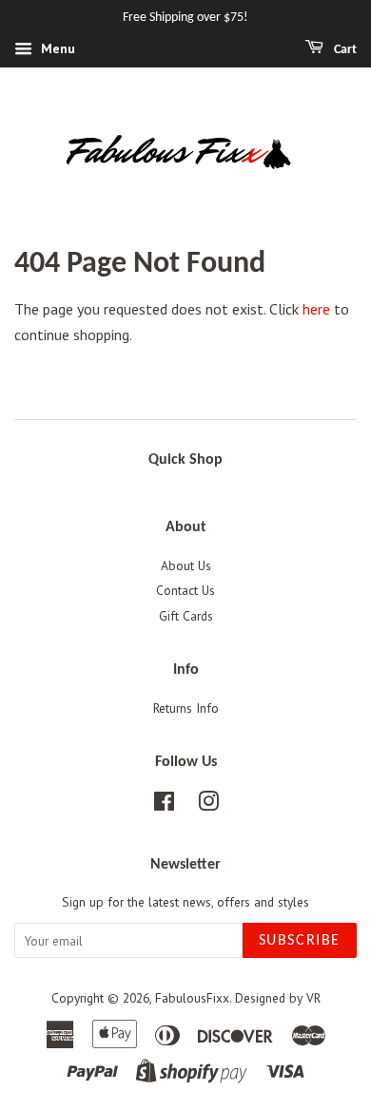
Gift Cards (186, 615)
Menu (56, 48)
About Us (186, 565)
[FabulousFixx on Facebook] (164, 804)
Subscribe (300, 940)
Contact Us (185, 590)
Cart (344, 50)
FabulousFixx (192, 997)
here (316, 308)
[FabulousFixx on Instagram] (208, 804)
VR (313, 997)
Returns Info (186, 708)
